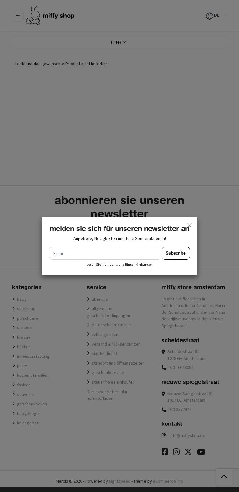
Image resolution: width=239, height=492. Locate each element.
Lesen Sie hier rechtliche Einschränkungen (119, 264)
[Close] (189, 225)
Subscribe (176, 253)
